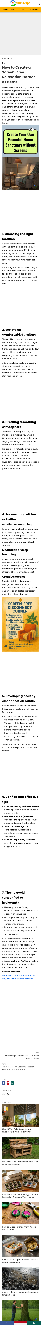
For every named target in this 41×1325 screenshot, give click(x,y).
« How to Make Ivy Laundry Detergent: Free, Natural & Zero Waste (18, 1068)
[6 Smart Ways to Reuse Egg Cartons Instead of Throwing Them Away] (20, 1181)
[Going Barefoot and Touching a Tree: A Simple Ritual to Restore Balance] (20, 1311)
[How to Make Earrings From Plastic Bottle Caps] (20, 1213)
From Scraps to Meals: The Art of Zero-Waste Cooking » (22, 1056)
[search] (39, 4)
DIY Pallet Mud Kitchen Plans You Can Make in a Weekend (20, 1163)
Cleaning (34, 9)
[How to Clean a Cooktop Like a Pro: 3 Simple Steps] (20, 1278)
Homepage (5, 58)
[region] (20, 997)
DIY (12, 58)
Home (5, 9)
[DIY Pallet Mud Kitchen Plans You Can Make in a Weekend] (20, 1148)
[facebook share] (3, 1083)
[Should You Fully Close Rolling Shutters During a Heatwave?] (20, 1115)
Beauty (14, 9)
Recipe (24, 9)
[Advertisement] (20, 33)
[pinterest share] (8, 1083)
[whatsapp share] (12, 1083)
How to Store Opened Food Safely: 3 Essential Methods (20, 1261)
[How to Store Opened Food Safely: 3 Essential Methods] (20, 1246)
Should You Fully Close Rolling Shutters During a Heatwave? (16, 1130)
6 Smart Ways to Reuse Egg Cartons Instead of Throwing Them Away (20, 1195)
